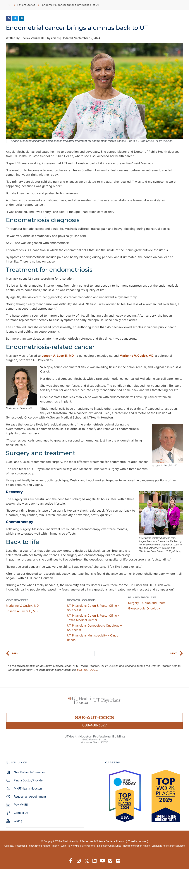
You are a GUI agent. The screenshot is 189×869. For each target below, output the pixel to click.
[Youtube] (102, 861)
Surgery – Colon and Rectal (147, 603)
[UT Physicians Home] (9, 5)
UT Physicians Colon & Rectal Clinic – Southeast (93, 608)
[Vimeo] (110, 861)
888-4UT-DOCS (87, 669)
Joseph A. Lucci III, (22, 611)
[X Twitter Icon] (86, 861)
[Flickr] (118, 861)
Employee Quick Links (109, 845)
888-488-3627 (94, 725)
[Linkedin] (94, 861)
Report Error (34, 845)
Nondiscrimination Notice (136, 845)
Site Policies (88, 845)
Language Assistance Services (168, 845)
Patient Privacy (50, 845)
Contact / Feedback (14, 845)
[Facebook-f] (70, 861)
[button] (8, 18)
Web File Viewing (70, 845)
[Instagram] (78, 861)
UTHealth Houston (137, 841)
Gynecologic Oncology (144, 608)
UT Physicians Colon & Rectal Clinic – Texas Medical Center (93, 618)
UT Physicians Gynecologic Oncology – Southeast (94, 628)
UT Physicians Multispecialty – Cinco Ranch (92, 638)
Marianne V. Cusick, (22, 605)
